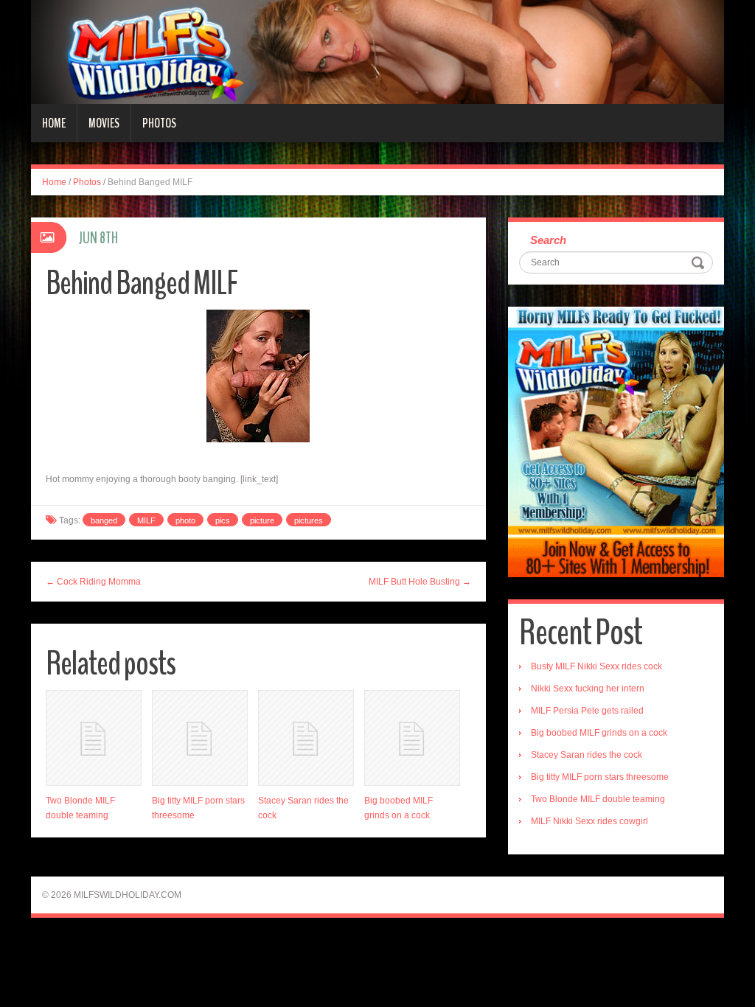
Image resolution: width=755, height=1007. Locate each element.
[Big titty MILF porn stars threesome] (200, 738)
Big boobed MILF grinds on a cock (599, 733)
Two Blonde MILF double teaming (598, 799)
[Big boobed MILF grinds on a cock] (412, 738)
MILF (146, 520)
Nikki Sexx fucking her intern (587, 688)
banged (104, 520)
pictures (308, 520)
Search (548, 240)
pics (222, 520)
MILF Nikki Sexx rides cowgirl (589, 821)
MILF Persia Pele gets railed (587, 710)
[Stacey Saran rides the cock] (306, 738)
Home (54, 123)
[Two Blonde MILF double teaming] (94, 738)
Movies (103, 123)
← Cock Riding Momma (93, 581)
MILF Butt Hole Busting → (420, 581)
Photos (159, 123)
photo (185, 520)
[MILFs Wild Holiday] (377, 51)
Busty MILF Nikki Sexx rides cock (596, 666)
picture (262, 520)
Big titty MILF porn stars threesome (600, 777)
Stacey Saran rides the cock (586, 755)
